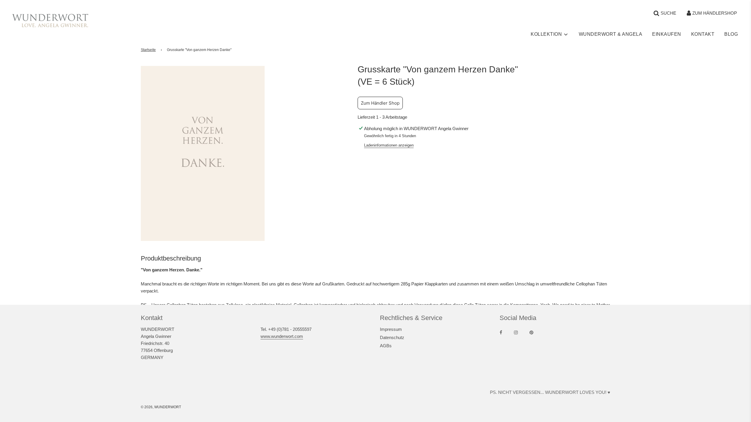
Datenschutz (392, 337)
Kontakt (703, 34)
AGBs (386, 345)
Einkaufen (666, 34)
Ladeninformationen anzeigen (389, 145)
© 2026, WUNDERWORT (161, 407)
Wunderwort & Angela (610, 34)
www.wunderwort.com (282, 336)
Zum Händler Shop (380, 103)
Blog (731, 34)
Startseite (148, 50)
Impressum (391, 329)
